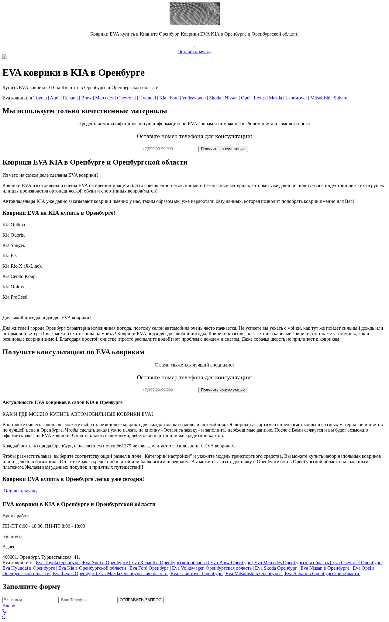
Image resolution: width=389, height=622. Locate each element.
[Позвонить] (194, 611)
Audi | (56, 97)
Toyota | (41, 97)
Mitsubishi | (322, 97)
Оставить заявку (194, 51)
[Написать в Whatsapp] (194, 617)
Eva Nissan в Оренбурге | (327, 568)
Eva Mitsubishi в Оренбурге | (255, 573)
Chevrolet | (128, 97)
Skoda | (217, 97)
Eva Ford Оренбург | (150, 568)
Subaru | (341, 97)
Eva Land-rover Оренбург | (197, 573)
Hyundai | (149, 97)
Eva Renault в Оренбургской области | (170, 562)
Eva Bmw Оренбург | (232, 562)
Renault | (72, 97)
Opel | (247, 97)
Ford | (176, 97)
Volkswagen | (195, 97)
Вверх (8, 605)
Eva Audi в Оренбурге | (107, 562)
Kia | (164, 97)
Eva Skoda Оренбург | (278, 568)
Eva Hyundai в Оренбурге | (30, 568)
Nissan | (233, 97)
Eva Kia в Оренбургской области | (93, 568)
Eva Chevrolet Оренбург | (357, 562)
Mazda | (277, 97)
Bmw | (88, 97)
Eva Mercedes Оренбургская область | (293, 562)
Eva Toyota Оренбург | (59, 562)
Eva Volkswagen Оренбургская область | (213, 568)
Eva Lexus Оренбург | (75, 573)
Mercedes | (106, 97)
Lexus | (261, 97)
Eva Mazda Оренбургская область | (134, 573)
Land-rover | (297, 97)
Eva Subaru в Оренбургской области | (323, 573)
